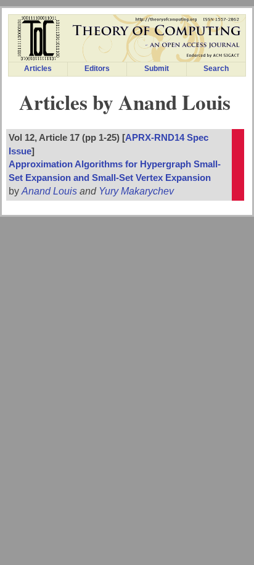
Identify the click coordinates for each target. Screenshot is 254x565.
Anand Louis (49, 191)
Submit (156, 68)
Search (216, 68)
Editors (97, 68)
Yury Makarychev (136, 191)
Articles (38, 68)
